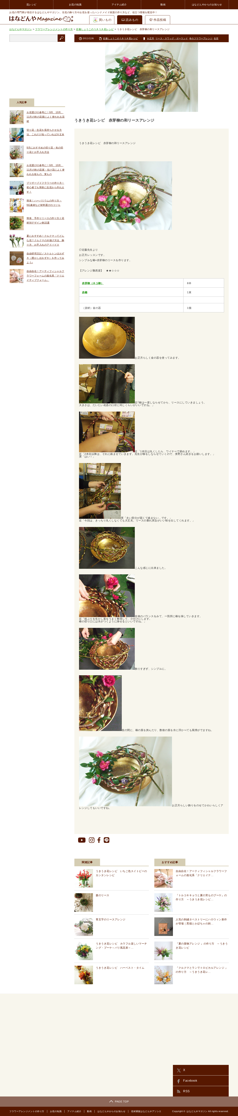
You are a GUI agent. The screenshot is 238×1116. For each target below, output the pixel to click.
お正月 (150, 38)
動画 (162, 4)
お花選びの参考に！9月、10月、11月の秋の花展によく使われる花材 (46, 117)
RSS (186, 1091)
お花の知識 (75, 4)
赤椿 (84, 292)
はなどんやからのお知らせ (207, 4)
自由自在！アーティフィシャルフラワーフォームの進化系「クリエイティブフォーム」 (45, 276)
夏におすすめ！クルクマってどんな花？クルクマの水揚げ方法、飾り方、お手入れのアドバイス (45, 240)
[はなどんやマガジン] (41, 21)
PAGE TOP (122, 1101)
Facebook (190, 1080)
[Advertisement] (37, 68)
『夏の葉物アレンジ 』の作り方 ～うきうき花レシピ (202, 945)
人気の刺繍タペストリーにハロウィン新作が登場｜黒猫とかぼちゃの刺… (201, 921)
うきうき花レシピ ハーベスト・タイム (120, 967)
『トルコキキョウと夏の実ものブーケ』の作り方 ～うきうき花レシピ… (201, 897)
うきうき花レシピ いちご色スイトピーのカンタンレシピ (121, 873)
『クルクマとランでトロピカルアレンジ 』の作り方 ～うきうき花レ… (202, 969)
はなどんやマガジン (197, 1111)
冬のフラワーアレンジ (201, 38)
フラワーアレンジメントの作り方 (26, 1111)
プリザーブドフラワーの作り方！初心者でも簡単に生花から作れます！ (45, 187)
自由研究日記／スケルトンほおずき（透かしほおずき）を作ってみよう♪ (45, 258)
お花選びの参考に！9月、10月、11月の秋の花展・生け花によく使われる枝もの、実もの (46, 170)
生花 (216, 38)
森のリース (102, 895)
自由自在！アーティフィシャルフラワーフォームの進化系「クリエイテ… (201, 873)
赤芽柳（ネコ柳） (93, 283)
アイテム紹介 (119, 4)
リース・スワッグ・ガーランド (171, 38)
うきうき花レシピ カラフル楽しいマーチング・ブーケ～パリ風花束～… (121, 945)
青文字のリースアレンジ (111, 919)
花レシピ (31, 4)
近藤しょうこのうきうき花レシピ (120, 38)
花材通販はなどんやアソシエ (146, 1111)
